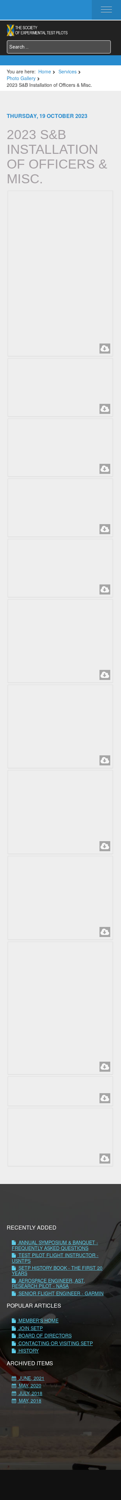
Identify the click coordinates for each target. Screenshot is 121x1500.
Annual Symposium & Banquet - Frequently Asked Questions (55, 1245)
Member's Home (37, 1320)
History (28, 1350)
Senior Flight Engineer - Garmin (60, 1293)
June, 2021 (30, 1378)
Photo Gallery (21, 78)
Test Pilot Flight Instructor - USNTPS (55, 1258)
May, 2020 (29, 1385)
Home (44, 71)
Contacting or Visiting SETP (55, 1343)
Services (67, 71)
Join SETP (30, 1328)
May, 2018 (29, 1400)
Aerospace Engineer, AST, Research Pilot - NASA (48, 1283)
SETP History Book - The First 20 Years (57, 1270)
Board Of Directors (44, 1335)
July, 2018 (29, 1393)
